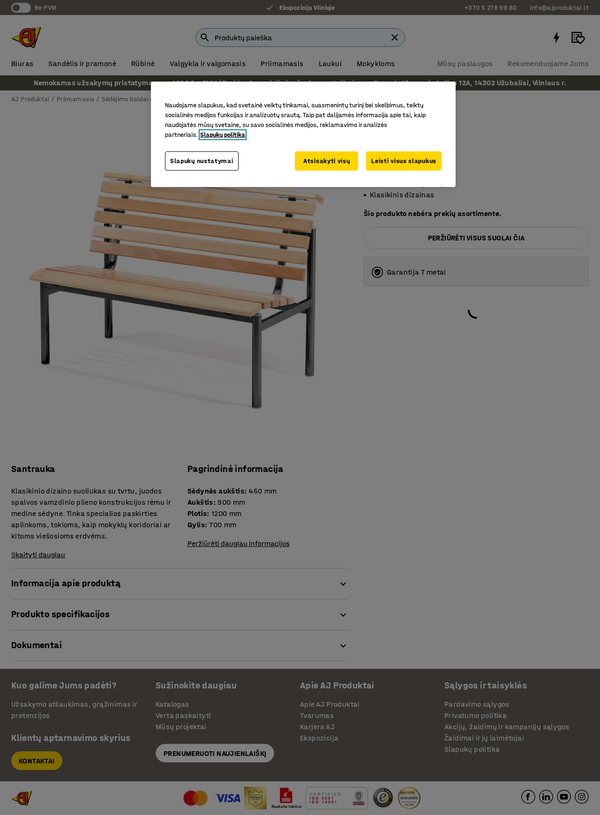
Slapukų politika (222, 135)
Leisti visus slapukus (403, 161)
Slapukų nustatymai (201, 161)
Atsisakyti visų (326, 161)
